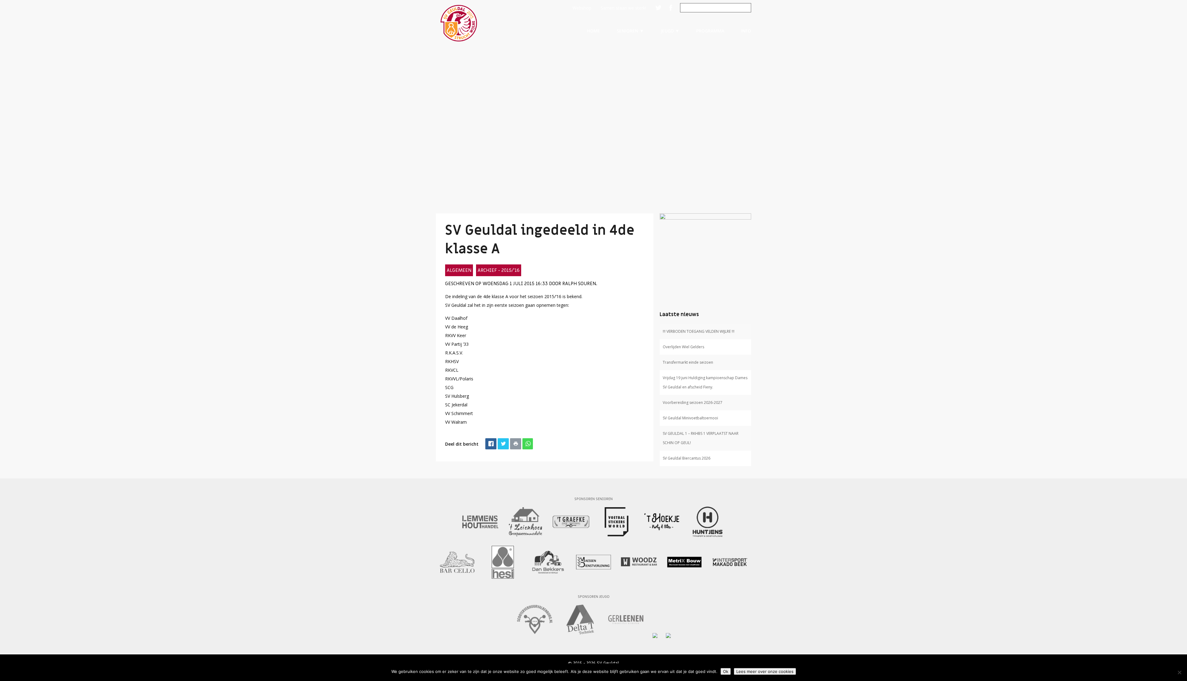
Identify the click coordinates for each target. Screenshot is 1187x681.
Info (746, 31)
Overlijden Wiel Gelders (683, 346)
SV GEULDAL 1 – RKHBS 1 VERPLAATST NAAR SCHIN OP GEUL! (700, 438)
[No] (1179, 672)
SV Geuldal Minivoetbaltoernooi (690, 418)
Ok (725, 671)
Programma (710, 31)
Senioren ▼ (630, 31)
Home (593, 31)
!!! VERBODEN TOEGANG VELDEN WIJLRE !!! (698, 331)
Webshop (581, 8)
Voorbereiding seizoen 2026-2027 (692, 402)
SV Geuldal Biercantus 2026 (686, 458)
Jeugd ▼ (670, 31)
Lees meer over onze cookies (764, 671)
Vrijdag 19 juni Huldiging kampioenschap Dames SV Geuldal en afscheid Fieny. (705, 382)
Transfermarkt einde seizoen (688, 362)
